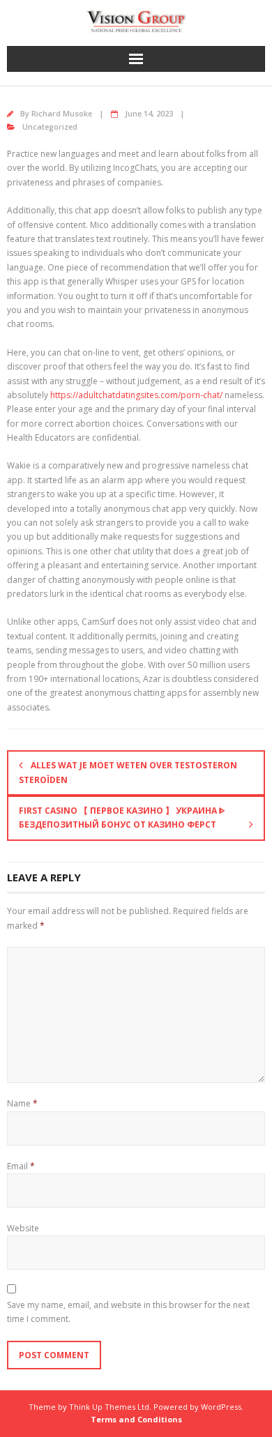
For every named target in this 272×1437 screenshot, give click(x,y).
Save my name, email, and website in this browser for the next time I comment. (128, 1312)
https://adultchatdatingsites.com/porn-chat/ (136, 395)
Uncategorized (49, 126)
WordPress (221, 1406)
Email (21, 1166)
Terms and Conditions (136, 1419)
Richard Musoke (61, 113)
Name (22, 1103)
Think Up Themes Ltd (109, 1406)
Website (23, 1228)
